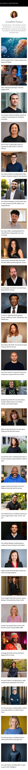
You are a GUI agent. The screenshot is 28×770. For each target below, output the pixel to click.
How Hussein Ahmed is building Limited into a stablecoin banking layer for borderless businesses (13, 117)
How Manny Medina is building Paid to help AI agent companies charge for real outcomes (14, 175)
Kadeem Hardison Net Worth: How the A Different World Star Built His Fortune (12, 487)
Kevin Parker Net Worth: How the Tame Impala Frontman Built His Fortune (14, 346)
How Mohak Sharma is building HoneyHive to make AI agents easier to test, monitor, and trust (14, 516)
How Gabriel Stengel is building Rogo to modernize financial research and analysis (13, 544)
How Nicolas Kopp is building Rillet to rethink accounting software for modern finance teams (14, 710)
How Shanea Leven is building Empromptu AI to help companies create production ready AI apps (14, 459)
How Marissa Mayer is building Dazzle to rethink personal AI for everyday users (12, 738)
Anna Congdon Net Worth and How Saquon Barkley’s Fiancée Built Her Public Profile (13, 599)
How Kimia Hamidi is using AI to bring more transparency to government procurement (13, 373)
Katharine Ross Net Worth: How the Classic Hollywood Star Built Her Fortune (13, 430)
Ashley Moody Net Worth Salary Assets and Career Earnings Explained (13, 572)
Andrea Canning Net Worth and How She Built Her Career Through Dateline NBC (12, 627)
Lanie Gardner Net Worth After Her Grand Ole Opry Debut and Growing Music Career (13, 261)
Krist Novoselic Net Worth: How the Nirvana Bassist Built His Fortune (13, 289)
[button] (23, 3)
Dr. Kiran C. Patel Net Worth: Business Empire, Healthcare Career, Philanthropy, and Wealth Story (14, 317)
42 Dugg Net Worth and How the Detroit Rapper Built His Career (12, 654)
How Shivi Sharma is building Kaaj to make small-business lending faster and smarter (13, 682)
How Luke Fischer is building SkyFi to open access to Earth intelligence (13, 766)
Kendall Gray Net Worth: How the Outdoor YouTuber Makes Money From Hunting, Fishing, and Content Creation (13, 402)
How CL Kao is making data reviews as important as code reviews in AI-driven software (12, 147)
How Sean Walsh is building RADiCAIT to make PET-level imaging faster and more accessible (12, 233)
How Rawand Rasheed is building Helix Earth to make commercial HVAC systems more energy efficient (13, 203)
